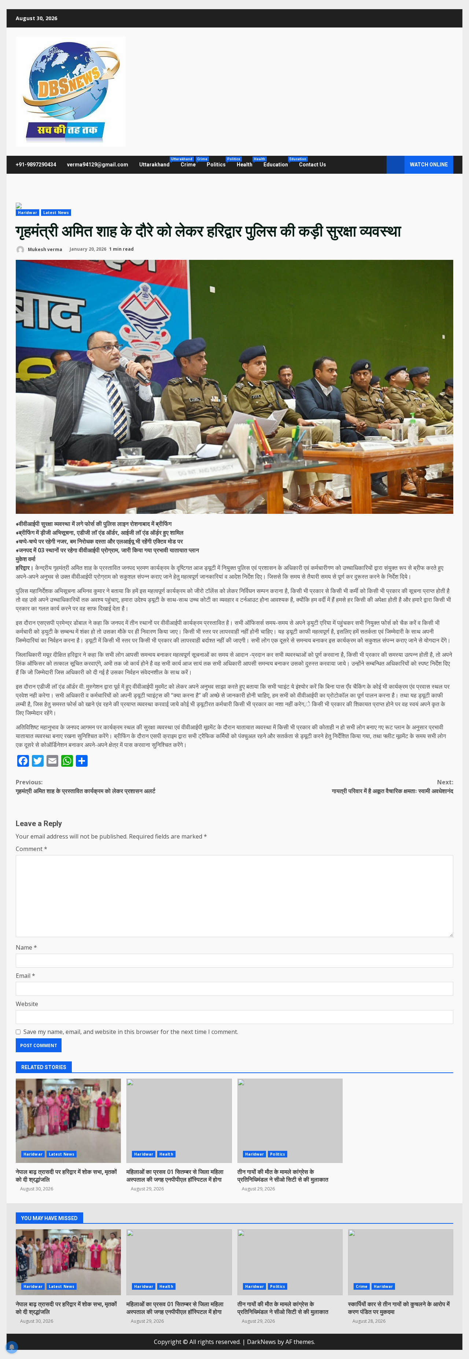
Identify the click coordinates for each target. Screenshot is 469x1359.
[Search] (378, 165)
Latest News (56, 212)
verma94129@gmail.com (97, 164)
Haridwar (27, 212)
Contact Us (312, 164)
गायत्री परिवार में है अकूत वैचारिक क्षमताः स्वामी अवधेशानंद (392, 786)
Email (25, 976)
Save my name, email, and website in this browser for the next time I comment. (130, 1032)
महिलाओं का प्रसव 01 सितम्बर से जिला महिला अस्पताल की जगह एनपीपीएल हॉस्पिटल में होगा (179, 1121)
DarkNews (261, 1342)
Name (26, 947)
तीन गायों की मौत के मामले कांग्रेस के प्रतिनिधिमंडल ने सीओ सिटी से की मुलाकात (290, 1121)
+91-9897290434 (36, 164)
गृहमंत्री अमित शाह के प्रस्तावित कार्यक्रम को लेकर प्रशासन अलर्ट (85, 786)
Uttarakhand (157, 162)
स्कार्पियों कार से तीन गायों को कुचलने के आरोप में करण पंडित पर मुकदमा (400, 1262)
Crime (191, 162)
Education (278, 162)
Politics (219, 162)
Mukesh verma (44, 249)
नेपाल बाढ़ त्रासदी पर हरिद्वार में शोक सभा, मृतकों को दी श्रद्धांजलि (68, 1121)
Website (27, 1004)
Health (247, 162)
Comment (31, 849)
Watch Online (429, 164)
